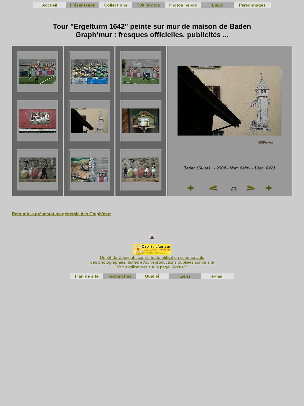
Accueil (49, 5)
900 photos (148, 5)
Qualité (152, 276)
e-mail (217, 276)
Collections (115, 5)
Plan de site (87, 276)
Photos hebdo (183, 5)
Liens (185, 276)
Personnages (252, 5)
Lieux (217, 5)
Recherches (119, 276)
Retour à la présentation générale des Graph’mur (61, 213)
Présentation (83, 5)
